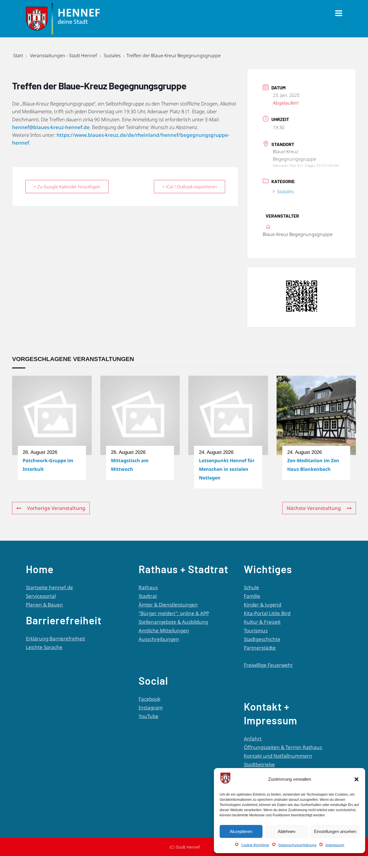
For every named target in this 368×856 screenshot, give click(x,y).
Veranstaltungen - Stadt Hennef (63, 55)
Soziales (112, 55)
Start (18, 55)
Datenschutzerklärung (297, 844)
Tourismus (256, 630)
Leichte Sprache (44, 647)
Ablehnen (286, 831)
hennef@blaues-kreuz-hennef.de (51, 127)
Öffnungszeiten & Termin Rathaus (283, 747)
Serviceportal (41, 596)
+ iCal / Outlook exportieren (189, 186)
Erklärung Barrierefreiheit (55, 638)
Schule (251, 587)
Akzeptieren (241, 831)
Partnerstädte (260, 647)
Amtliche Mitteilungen (164, 630)
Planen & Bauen (44, 604)
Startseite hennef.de (49, 587)
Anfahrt (253, 738)
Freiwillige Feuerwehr (268, 665)
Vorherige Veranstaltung (56, 508)
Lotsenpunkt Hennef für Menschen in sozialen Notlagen (226, 469)
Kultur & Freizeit (262, 622)
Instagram (151, 707)
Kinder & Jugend (262, 604)
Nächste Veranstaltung (314, 508)
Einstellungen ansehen (335, 831)
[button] (356, 779)
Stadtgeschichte (262, 639)
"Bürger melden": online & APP (174, 613)
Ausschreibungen (159, 639)
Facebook (149, 699)
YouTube (148, 716)
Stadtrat (148, 596)
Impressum (334, 844)
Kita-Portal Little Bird (267, 613)
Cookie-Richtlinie (255, 844)
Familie (252, 596)
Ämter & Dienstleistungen (168, 604)
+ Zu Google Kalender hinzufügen (67, 186)
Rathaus (148, 587)
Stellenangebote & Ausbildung (173, 622)
